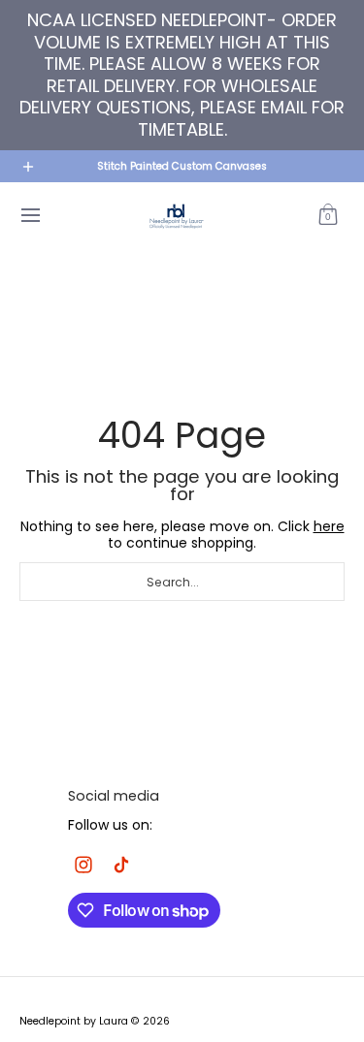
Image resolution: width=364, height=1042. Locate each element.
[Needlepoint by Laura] (176, 215)
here (329, 526)
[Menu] (29, 215)
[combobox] (182, 581)
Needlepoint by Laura (73, 1021)
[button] (328, 215)
